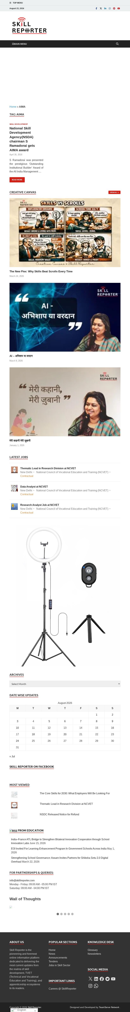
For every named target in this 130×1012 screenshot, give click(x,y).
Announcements (58, 957)
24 (17, 741)
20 (65, 734)
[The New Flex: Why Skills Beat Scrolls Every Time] (65, 232)
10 (17, 727)
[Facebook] (96, 8)
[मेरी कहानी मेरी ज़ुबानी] (65, 401)
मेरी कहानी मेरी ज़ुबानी (20, 440)
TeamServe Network (109, 1007)
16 (112, 727)
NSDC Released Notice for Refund (59, 814)
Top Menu (18, 3)
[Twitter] (101, 8)
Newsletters (94, 953)
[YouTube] (118, 8)
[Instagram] (110, 8)
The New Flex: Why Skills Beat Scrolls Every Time (41, 271)
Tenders (53, 961)
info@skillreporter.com (22, 880)
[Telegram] (107, 978)
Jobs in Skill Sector (59, 965)
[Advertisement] (65, 76)
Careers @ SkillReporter (62, 988)
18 (33, 734)
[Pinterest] (114, 8)
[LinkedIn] (105, 8)
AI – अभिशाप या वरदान (21, 355)
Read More (16, 179)
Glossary (93, 950)
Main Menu (20, 44)
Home (13, 106)
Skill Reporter (34, 1007)
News (52, 953)
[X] (90, 978)
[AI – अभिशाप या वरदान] (65, 317)
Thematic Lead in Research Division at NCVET (66, 804)
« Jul (12, 756)
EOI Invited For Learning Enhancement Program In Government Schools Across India (59, 848)
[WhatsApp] (96, 985)
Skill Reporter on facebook (32, 766)
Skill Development (19, 124)
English (21, 1009)
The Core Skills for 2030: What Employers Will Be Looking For (75, 793)
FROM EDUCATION (31, 830)
